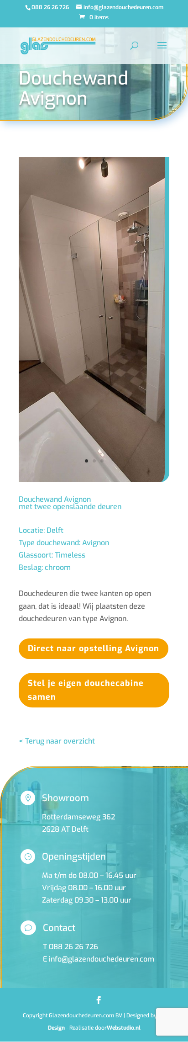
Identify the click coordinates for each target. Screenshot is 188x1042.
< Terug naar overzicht (57, 741)
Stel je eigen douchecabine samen (86, 690)
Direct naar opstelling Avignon (93, 648)
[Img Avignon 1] (92, 482)
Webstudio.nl (124, 1027)
